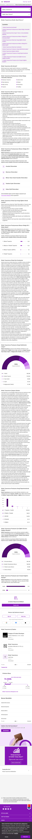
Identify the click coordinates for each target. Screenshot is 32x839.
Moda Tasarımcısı (10, 4)
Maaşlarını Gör (10, 691)
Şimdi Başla (6, 730)
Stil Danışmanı (4, 714)
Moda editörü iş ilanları (15, 426)
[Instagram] (8, 809)
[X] (6, 809)
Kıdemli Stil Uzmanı (5, 702)
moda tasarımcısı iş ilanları (7, 275)
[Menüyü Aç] (2, 2)
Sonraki (29, 664)
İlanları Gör (16, 605)
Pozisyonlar (2, 4)
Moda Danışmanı (5, 706)
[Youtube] (10, 809)
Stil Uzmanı (3, 718)
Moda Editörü (4, 710)
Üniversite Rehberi (6, 195)
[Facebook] (3, 809)
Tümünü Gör (4, 667)
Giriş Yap (23, 616)
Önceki (2, 664)
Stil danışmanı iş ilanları (6, 445)
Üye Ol (9, 616)
